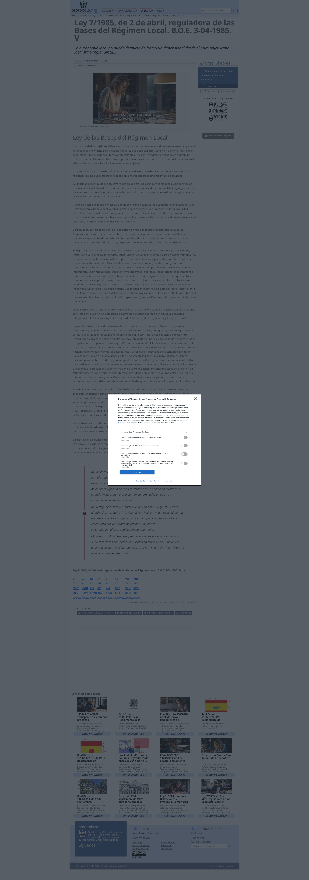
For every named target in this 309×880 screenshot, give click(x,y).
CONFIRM (137, 472)
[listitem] (154, 432)
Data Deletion (141, 481)
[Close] (196, 399)
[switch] (184, 437)
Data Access (154, 481)
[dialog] (154, 440)
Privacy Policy (168, 481)
